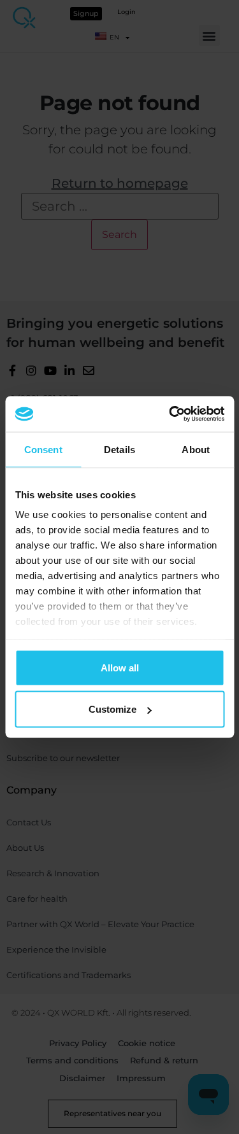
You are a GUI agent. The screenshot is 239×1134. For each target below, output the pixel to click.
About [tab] (196, 449)
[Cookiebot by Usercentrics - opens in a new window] (170, 414)
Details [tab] (119, 449)
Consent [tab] (43, 449)
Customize (112, 709)
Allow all (120, 667)
